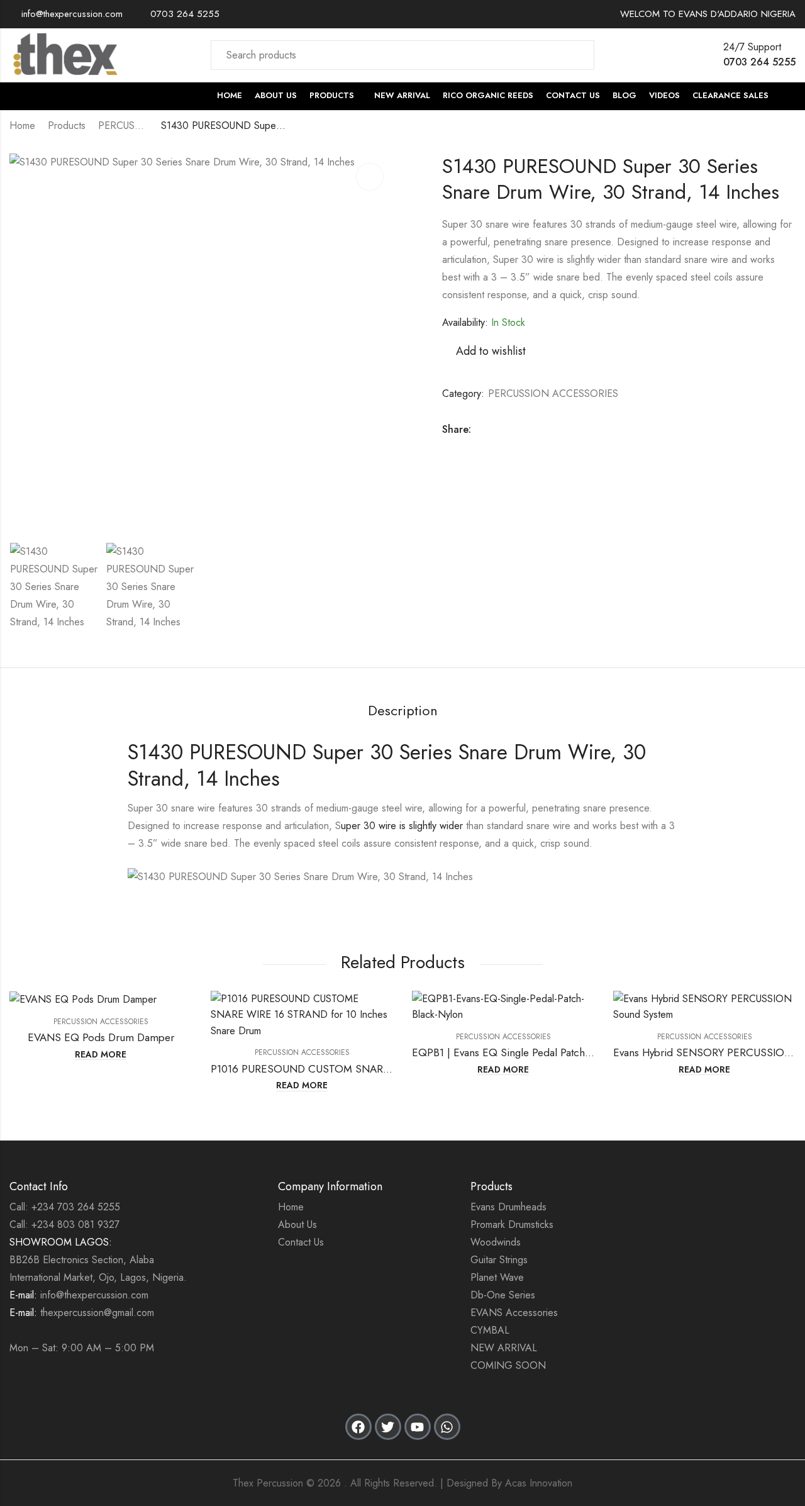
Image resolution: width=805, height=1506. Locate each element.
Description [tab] (403, 710)
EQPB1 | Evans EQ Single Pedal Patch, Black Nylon (528, 1052)
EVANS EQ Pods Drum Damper (101, 1037)
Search (577, 54)
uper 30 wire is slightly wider (402, 825)
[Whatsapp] (447, 1427)
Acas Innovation (538, 1483)
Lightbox (370, 177)
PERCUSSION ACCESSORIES (123, 125)
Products (67, 125)
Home (22, 125)
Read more (100, 1055)
